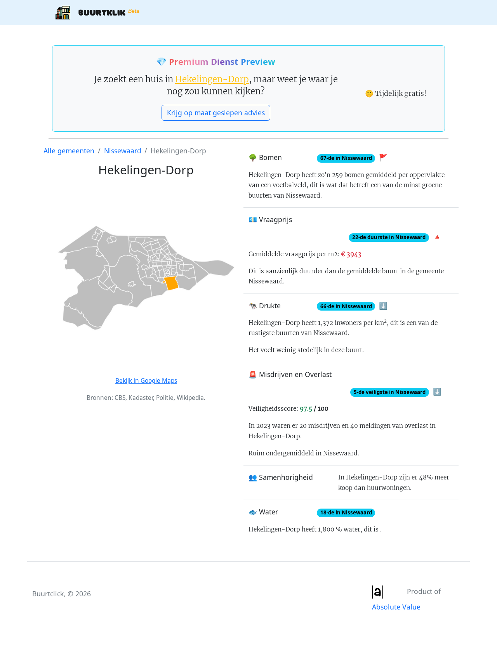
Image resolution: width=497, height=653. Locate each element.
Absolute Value (396, 606)
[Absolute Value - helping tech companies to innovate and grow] (377, 591)
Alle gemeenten (68, 150)
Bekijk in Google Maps (146, 381)
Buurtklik (104, 12)
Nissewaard (122, 150)
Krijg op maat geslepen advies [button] (216, 112)
